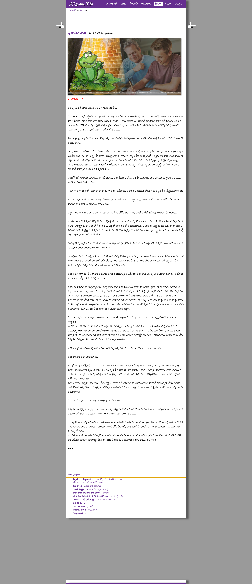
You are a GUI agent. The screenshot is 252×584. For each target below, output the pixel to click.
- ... (80, 514)
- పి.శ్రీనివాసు (85, 510)
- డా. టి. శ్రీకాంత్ (98, 497)
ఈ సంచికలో (72, 10)
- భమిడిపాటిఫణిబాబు (87, 486)
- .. (79, 503)
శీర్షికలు (83, 10)
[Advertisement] (126, 20)
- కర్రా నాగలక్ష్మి (90, 490)
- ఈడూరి (91, 493)
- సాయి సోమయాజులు (94, 500)
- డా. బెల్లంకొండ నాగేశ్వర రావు (97, 479)
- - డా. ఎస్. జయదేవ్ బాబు (88, 483)
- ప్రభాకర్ (83, 507)
